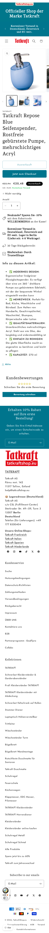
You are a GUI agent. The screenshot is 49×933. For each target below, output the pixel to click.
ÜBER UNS (11, 620)
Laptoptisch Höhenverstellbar (21, 717)
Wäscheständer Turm (16, 737)
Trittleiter (10, 723)
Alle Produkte (12, 849)
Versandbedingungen (17, 599)
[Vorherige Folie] (3, 101)
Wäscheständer (13, 730)
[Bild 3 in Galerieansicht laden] (37, 100)
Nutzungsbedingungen (17, 578)
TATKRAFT (10, 667)
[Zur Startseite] (24, 4)
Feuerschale (11, 783)
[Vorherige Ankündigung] (5, 29)
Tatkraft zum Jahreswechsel (19, 863)
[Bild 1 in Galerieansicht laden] (11, 100)
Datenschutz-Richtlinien (18, 585)
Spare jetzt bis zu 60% (17, 856)
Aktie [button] (8, 364)
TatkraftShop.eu (20, 920)
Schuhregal (11, 776)
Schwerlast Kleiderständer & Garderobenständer (20, 676)
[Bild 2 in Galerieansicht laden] (24, 100)
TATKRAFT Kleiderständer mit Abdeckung (21, 694)
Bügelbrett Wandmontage (19, 751)
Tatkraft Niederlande (17, 546)
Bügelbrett (11, 744)
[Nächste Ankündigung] (44, 29)
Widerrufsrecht (37, 920)
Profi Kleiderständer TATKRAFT (22, 685)
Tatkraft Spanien (14, 542)
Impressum (11, 613)
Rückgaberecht (13, 606)
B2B (7, 633)
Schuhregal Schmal (15, 842)
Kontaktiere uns (13, 626)
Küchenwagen (12, 790)
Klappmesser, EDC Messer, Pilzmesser (20, 798)
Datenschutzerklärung (17, 924)
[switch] (5, 898)
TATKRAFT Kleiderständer (19, 807)
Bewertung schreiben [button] (24, 394)
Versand (41, 924)
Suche (8, 571)
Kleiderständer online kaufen (21, 828)
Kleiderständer (13, 821)
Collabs (9, 647)
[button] (6, 41)
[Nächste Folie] (46, 101)
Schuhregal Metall (15, 835)
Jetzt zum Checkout (24, 174)
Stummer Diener (14, 709)
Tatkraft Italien (13, 538)
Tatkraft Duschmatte (15, 769)
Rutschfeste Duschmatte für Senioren (20, 760)
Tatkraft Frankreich (16, 534)
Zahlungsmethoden (15, 592)
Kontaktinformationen (26, 929)
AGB (32, 924)
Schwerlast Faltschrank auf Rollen (23, 703)
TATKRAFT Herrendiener (18, 814)
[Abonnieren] (40, 443)
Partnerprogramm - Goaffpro (20, 640)
